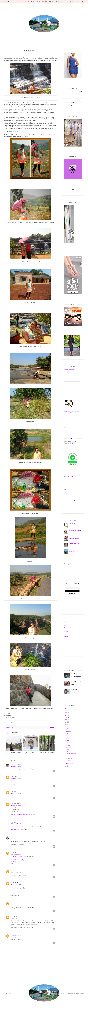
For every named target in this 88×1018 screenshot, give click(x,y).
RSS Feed (66, 631)
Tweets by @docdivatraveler (69, 649)
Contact (51, 1)
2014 (66, 765)
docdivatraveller (28, 54)
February (68, 747)
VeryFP (20, 941)
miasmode (14, 916)
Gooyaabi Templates (80, 993)
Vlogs (38, 1)
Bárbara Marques (16, 870)
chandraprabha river (16, 722)
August (67, 736)
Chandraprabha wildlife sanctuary (28, 722)
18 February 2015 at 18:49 (16, 937)
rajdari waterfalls (12, 723)
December (68, 729)
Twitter (66, 634)
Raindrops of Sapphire (16, 829)
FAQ (64, 627)
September (68, 735)
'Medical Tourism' (69, 756)
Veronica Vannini (16, 935)
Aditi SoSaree (15, 882)
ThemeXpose (67, 993)
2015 (66, 728)
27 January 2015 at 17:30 (16, 766)
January (67, 749)
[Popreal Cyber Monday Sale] (70, 369)
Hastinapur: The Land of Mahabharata (28, 753)
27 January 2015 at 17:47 (16, 778)
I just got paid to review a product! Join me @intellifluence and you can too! (72, 412)
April (67, 744)
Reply (54, 770)
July (67, 738)
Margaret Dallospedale (18, 803)
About (65, 625)
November (68, 731)
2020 (66, 719)
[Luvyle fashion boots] (73, 294)
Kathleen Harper (16, 837)
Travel (32, 1)
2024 (66, 712)
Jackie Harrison (16, 764)
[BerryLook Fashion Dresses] (70, 476)
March (67, 745)
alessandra (14, 903)
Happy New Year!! (69, 763)
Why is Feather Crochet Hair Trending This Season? (76, 683)
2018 (66, 722)
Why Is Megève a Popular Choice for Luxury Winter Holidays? (76, 675)
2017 (66, 724)
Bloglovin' (13, 863)
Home (27, 1)
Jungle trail (68, 751)
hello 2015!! (68, 760)
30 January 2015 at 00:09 (16, 884)
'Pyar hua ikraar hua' (29, 262)
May (67, 742)
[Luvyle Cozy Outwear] (69, 243)
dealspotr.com (72, 466)
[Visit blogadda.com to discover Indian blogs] (73, 565)
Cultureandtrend (15, 784)
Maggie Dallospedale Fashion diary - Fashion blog (23, 814)
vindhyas (25, 723)
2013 (66, 766)
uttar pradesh (20, 723)
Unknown (14, 776)
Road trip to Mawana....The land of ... (13, 753)
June (67, 740)
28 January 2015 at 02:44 (16, 805)
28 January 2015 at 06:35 (16, 823)
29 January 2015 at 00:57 (16, 872)
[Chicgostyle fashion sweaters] (70, 489)
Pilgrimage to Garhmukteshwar (46, 752)
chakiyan (30, 47)
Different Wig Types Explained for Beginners (76, 690)
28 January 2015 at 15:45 (16, 854)
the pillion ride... (69, 758)
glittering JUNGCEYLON (71, 753)
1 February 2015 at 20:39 (16, 918)
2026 (66, 708)
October (68, 733)
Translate (73, 443)
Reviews (57, 1)
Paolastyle (14, 852)
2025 (66, 710)
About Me (44, 1)
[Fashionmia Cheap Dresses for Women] (72, 428)
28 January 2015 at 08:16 (16, 839)
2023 (66, 713)
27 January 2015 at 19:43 (16, 793)
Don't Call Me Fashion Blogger (18, 859)
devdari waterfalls (41, 722)
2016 (66, 726)
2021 (66, 717)
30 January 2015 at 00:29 (16, 905)
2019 (66, 721)
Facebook (13, 861)
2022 (66, 715)
